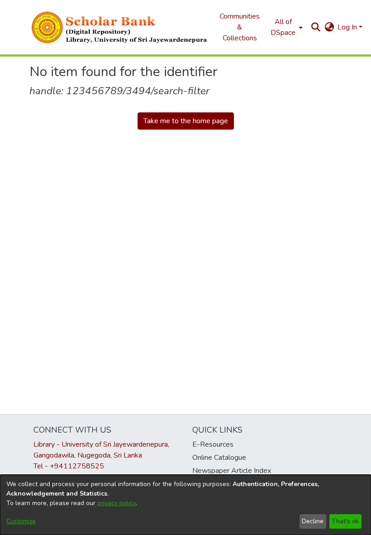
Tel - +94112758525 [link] (68, 466)
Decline (312, 521)
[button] (119, 27)
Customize (21, 521)
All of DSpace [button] (283, 27)
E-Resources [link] (212, 444)
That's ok (345, 521)
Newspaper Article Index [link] (231, 471)
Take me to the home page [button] (185, 121)
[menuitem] (286, 27)
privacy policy (116, 503)
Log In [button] (348, 27)
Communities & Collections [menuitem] (239, 27)
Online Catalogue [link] (219, 458)
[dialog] (185, 505)
